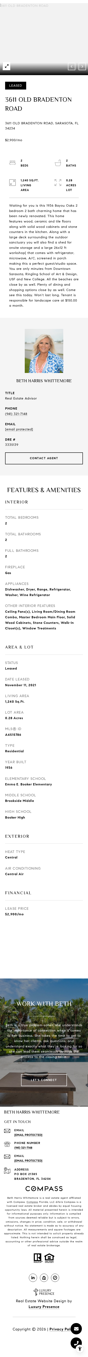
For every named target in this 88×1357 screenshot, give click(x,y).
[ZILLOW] (44, 1278)
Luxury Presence (44, 1307)
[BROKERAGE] (55, 1278)
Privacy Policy (63, 1329)
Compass (32, 1201)
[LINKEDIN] (33, 1278)
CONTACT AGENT (44, 458)
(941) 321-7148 (16, 414)
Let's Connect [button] (44, 1080)
